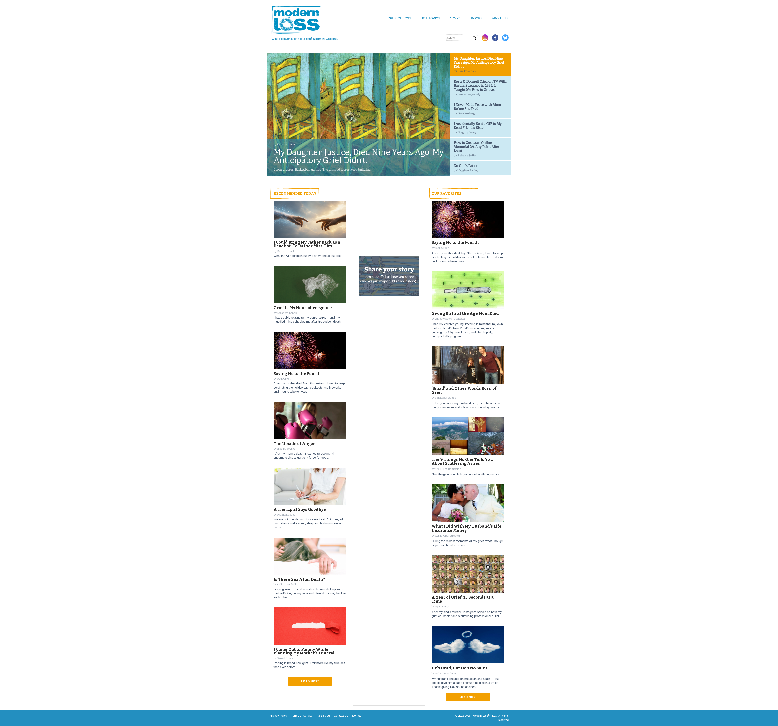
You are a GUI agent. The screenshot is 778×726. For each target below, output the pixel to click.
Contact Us (341, 716)
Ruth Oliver (284, 378)
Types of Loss (398, 18)
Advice (456, 18)
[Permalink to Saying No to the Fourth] (310, 350)
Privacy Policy (278, 716)
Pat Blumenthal (286, 514)
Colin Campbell (286, 584)
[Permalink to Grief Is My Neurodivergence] (310, 284)
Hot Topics (430, 18)
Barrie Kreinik (286, 251)
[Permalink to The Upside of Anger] (310, 420)
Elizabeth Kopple (287, 312)
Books (477, 18)
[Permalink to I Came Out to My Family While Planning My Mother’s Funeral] (310, 626)
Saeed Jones (285, 658)
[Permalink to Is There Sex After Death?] (310, 556)
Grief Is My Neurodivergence (303, 307)
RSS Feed (323, 716)
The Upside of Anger (294, 443)
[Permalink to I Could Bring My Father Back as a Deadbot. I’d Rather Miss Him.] (310, 219)
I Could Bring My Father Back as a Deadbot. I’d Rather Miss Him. (307, 244)
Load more (310, 681)
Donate (356, 716)
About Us (500, 18)
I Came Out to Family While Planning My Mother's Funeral (304, 651)
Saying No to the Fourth (297, 373)
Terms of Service (301, 716)
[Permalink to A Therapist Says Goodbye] (310, 486)
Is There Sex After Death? (299, 579)
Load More (468, 697)
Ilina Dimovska (286, 448)
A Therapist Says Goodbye (300, 509)
